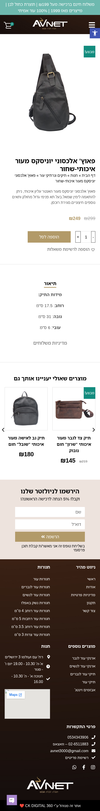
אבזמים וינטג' (84, 689)
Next (4, 427)
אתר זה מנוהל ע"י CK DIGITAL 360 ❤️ (50, 805)
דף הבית (88, 175)
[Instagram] (93, 767)
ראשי (91, 578)
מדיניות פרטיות (83, 594)
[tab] (50, 306)
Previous (95, 427)
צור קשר (88, 610)
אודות (90, 586)
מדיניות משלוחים (50, 343)
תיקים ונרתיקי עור (53, 175)
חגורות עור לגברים (35, 586)
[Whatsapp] (74, 767)
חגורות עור (41, 578)
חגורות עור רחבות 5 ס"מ (31, 618)
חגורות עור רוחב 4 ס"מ (32, 610)
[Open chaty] (12, 800)
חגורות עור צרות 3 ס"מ (32, 634)
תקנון (91, 602)
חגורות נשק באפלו (35, 602)
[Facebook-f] (83, 767)
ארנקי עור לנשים (82, 666)
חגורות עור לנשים (36, 594)
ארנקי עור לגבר (83, 658)
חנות (74, 175)
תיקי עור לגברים (82, 673)
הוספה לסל (49, 237)
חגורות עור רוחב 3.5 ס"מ (30, 626)
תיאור (50, 283)
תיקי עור (88, 681)
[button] (95, 33)
